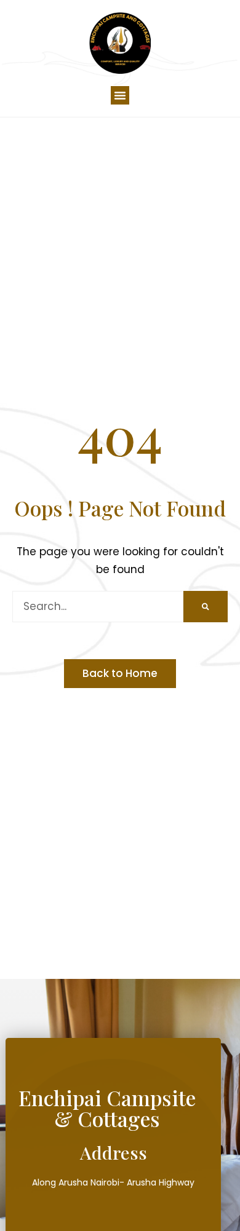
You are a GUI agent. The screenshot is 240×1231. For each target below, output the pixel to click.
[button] (120, 95)
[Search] (205, 606)
